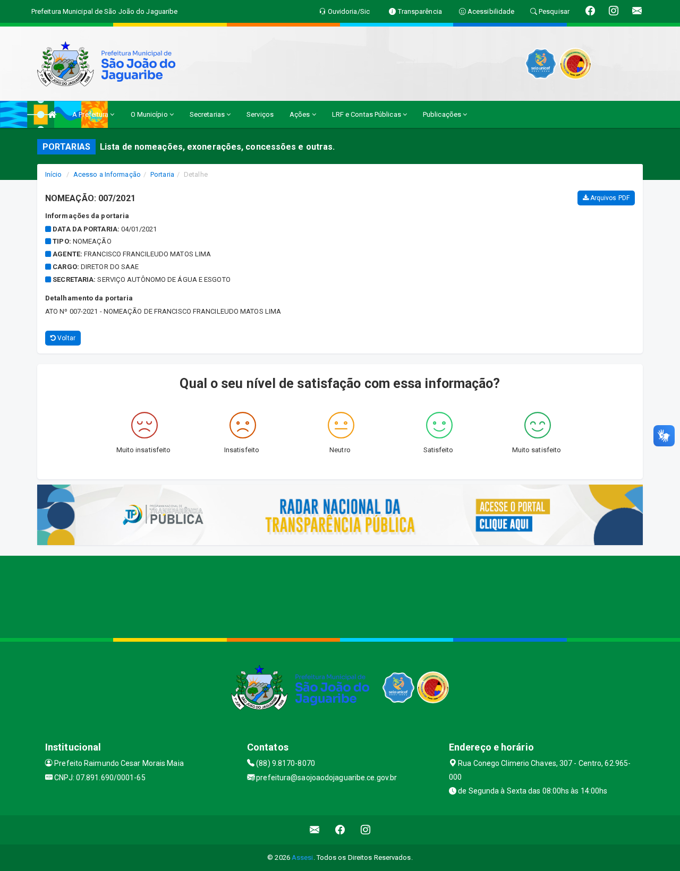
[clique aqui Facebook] (340, 830)
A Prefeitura (91, 114)
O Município (150, 114)
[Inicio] (52, 114)
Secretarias (208, 114)
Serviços (260, 114)
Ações (301, 114)
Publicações (443, 114)
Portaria (162, 174)
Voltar (65, 338)
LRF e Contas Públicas (367, 114)
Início (53, 174)
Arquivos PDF (609, 198)
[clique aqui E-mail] (314, 830)
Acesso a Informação (107, 174)
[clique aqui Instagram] (365, 830)
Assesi (302, 857)
